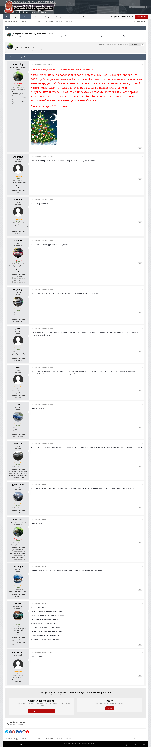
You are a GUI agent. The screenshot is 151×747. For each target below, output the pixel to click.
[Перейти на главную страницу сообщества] (6, 16)
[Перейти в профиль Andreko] (18, 169)
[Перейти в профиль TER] (18, 417)
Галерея (48, 17)
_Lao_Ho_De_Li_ (18, 652)
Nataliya (18, 566)
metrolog (28, 50)
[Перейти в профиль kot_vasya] (18, 302)
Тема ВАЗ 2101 (132, 745)
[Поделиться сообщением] (142, 64)
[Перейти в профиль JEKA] (18, 341)
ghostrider (18, 484)
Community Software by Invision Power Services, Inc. (79, 743)
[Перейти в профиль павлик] (18, 253)
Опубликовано (42, 64)
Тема (15, 745)
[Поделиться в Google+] (13, 731)
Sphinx (18, 199)
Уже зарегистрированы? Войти (121, 17)
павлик (18, 240)
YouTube (18, 188)
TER (18, 404)
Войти (110, 708)
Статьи (37, 17)
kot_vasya (18, 289)
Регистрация (141, 17)
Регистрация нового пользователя (41, 711)
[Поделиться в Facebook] (10, 731)
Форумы (26, 17)
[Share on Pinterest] (27, 731)
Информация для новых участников (29, 33)
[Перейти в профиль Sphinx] (18, 212)
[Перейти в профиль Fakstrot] (18, 456)
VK (18, 635)
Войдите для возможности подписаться (114, 44)
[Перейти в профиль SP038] (9, 35)
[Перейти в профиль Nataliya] (18, 578)
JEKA (18, 328)
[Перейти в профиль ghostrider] (18, 496)
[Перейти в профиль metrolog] (10, 46)
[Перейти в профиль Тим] (18, 380)
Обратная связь (26, 745)
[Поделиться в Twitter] (6, 731)
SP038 (18, 603)
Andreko (18, 156)
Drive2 (18, 186)
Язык (8, 745)
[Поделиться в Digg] (17, 731)
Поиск (84, 17)
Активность (73, 17)
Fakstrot (18, 443)
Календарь (60, 17)
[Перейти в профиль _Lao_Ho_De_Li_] (18, 664)
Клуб (15, 17)
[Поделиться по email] (24, 731)
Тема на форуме (19, 96)
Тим (18, 367)
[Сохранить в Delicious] (20, 731)
